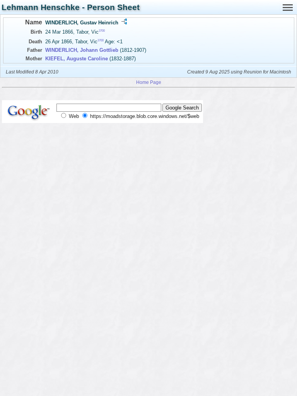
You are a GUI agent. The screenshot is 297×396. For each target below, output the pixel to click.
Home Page (148, 82)
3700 (102, 30)
